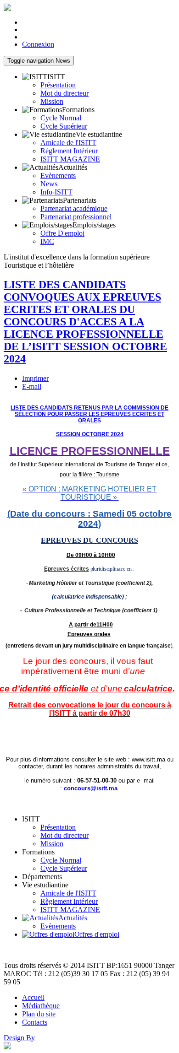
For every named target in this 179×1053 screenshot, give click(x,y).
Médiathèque (41, 1006)
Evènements (58, 175)
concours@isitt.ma (90, 788)
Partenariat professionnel (76, 217)
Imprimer (35, 378)
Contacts (34, 1022)
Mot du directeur (64, 93)
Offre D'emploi (62, 233)
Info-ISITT (56, 192)
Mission (51, 101)
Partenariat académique (73, 208)
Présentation (58, 85)
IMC (47, 241)
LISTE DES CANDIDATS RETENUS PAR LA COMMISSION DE (89, 408)
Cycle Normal (60, 118)
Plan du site (39, 1014)
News (38, 60)
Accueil (33, 997)
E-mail (31, 386)
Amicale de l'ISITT (68, 142)
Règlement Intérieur (69, 151)
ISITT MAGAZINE (70, 159)
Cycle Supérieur (63, 126)
